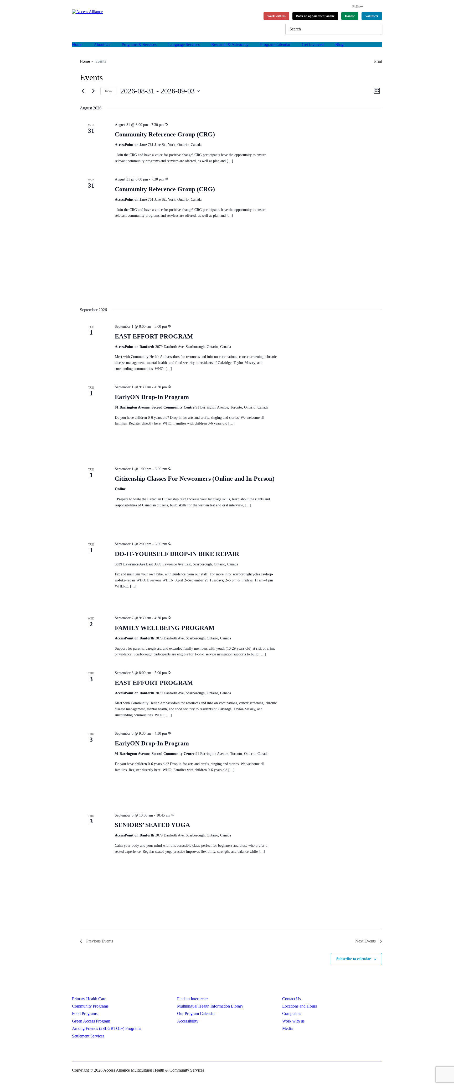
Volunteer (371, 16)
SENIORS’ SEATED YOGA (152, 825)
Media (287, 1028)
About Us (102, 44)
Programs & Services (139, 44)
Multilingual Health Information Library (210, 1006)
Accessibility (187, 1021)
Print (378, 61)
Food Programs (84, 1013)
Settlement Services (88, 1036)
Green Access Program (91, 1021)
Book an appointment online (315, 16)
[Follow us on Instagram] (379, 5)
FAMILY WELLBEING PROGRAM (165, 627)
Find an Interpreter (192, 999)
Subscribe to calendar (353, 959)
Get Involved (313, 44)
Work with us (276, 16)
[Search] (377, 29)
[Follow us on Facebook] (370, 5)
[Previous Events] (83, 91)
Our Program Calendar (196, 1013)
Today (108, 91)
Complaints (291, 1013)
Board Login (112, 1050)
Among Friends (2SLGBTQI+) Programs (106, 1028)
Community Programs (90, 1006)
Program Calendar (275, 44)
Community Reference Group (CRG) (165, 134)
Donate (350, 16)
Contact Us (291, 999)
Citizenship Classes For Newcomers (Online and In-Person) (195, 478)
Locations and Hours (299, 1006)
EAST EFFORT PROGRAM (154, 336)
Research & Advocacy (230, 44)
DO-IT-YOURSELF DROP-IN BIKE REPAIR (177, 553)
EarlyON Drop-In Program (152, 397)
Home (77, 44)
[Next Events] (93, 91)
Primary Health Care (89, 999)
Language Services (184, 44)
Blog (339, 44)
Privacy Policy (84, 1050)
